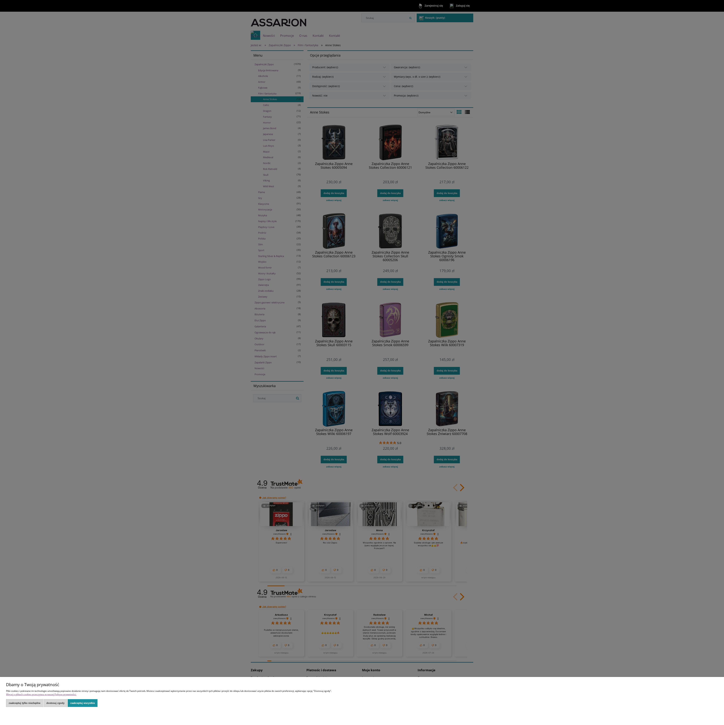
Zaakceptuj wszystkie (82, 703)
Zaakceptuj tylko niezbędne (24, 703)
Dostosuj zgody (55, 703)
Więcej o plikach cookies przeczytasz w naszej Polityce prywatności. (41, 694)
